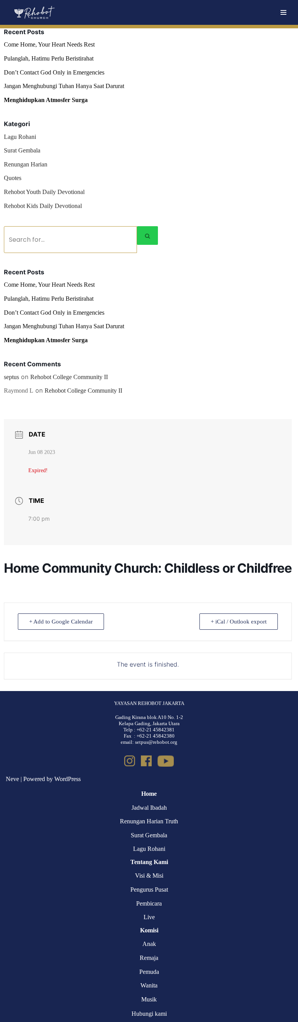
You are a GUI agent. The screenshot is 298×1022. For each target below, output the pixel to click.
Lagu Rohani (20, 136)
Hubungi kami (149, 1013)
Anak (149, 944)
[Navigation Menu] (283, 12)
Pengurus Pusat (149, 889)
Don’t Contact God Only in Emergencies (54, 72)
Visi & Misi (149, 875)
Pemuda (149, 971)
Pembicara (149, 903)
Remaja (149, 957)
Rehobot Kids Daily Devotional (43, 206)
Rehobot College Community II (69, 377)
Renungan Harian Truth (149, 821)
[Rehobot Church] (34, 12)
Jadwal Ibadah (149, 807)
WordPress (67, 779)
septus (11, 377)
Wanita (149, 985)
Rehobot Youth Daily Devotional (44, 192)
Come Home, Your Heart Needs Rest (49, 44)
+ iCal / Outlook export (239, 621)
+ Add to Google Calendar (61, 621)
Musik (149, 999)
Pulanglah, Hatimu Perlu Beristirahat (49, 58)
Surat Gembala (22, 150)
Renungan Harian (25, 164)
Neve (12, 779)
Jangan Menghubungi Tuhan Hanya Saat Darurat (64, 86)
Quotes (12, 178)
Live (149, 917)
